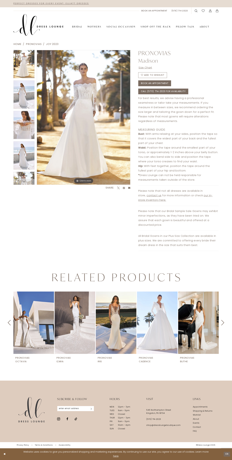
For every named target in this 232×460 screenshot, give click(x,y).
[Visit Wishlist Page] (203, 10)
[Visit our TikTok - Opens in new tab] (75, 418)
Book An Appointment (155, 83)
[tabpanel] (24, 65)
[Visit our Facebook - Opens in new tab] (67, 418)
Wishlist (197, 415)
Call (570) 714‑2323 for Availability (163, 91)
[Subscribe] (91, 408)
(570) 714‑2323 (153, 419)
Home (17, 44)
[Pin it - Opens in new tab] (124, 188)
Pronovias (34, 44)
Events (196, 423)
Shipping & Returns (203, 411)
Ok (227, 454)
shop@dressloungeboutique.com (163, 425)
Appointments (200, 407)
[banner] (38, 25)
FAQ (195, 431)
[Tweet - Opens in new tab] (118, 188)
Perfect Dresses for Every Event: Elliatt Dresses (51, 4)
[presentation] (33, 323)
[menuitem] (154, 10)
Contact (197, 427)
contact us (154, 195)
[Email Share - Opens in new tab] (129, 188)
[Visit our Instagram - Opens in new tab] (58, 419)
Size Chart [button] (145, 68)
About (196, 419)
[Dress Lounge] (31, 409)
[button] (210, 10)
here (116, 456)
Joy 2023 (52, 44)
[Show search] (196, 10)
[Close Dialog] (4, 454)
